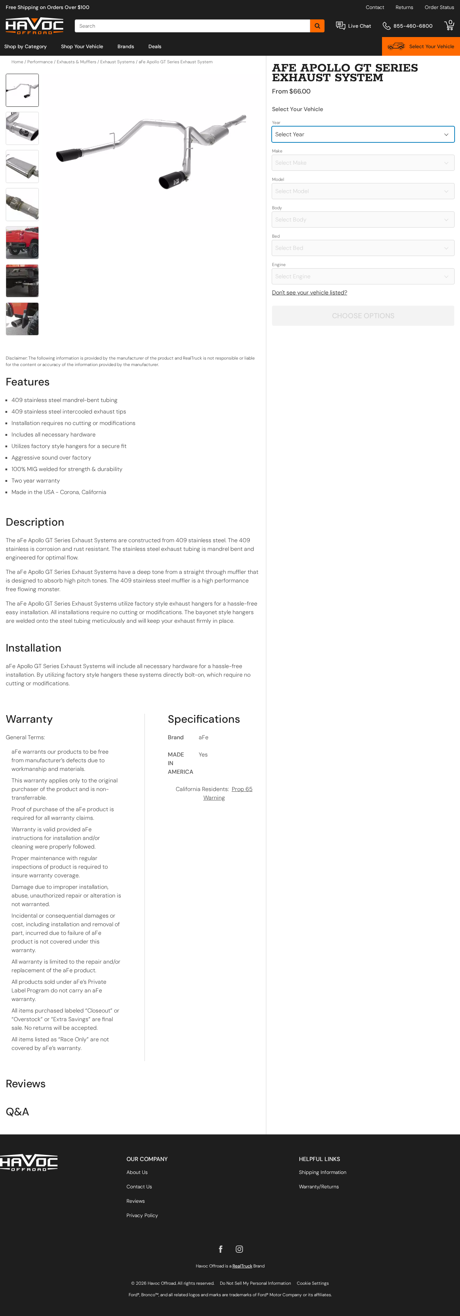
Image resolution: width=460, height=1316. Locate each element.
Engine (279, 265)
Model (278, 179)
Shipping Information (322, 1172)
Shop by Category (25, 46)
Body (277, 208)
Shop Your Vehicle (82, 46)
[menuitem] (25, 46)
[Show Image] (22, 90)
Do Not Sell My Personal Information (255, 1283)
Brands (126, 46)
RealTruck (242, 1266)
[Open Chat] (340, 26)
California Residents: (214, 793)
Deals (154, 46)
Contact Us (139, 1186)
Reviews (135, 1201)
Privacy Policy (142, 1215)
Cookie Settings (313, 1283)
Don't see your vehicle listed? (309, 292)
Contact (375, 7)
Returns (404, 7)
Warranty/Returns (319, 1186)
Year (276, 122)
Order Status (439, 7)
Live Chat (359, 25)
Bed (276, 236)
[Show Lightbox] (151, 152)
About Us (137, 1172)
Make (277, 151)
